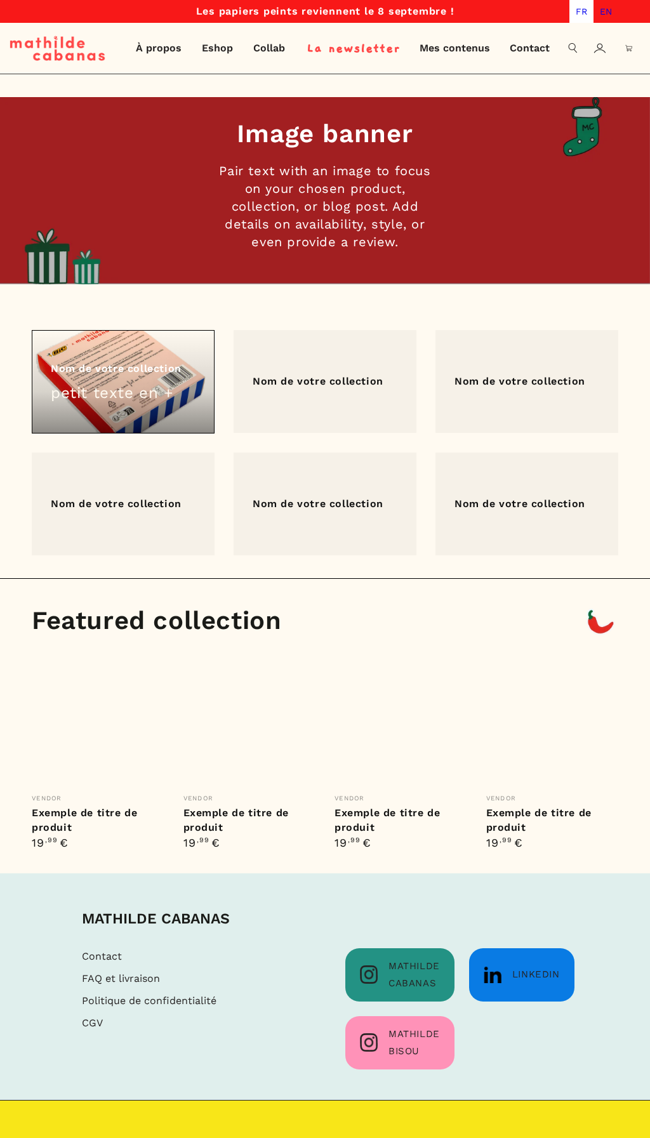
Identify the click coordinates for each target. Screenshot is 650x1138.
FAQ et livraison (121, 978)
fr (581, 11)
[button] (573, 48)
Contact (102, 956)
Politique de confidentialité (149, 1001)
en (606, 11)
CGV (92, 1023)
